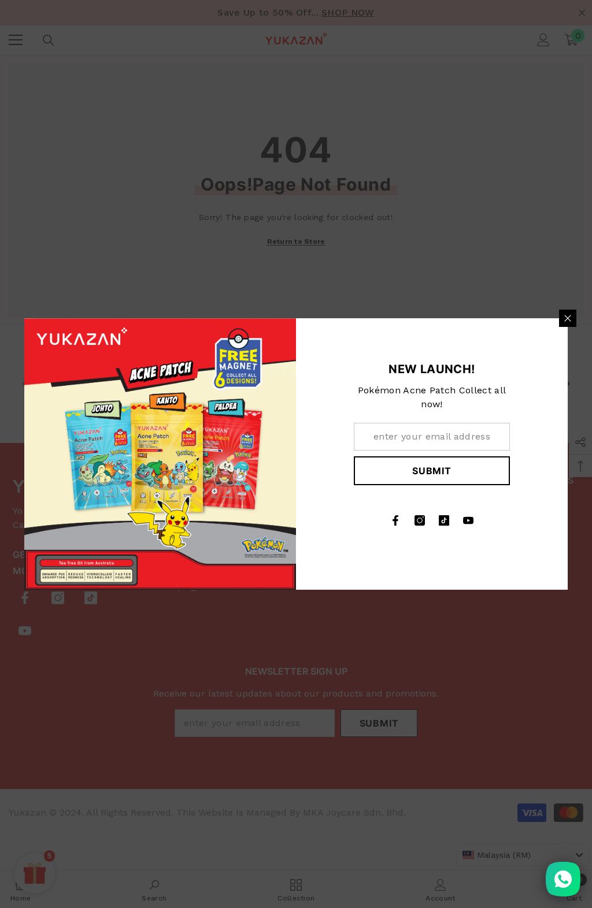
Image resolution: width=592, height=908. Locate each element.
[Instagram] (420, 520)
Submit (432, 471)
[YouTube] (468, 520)
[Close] (567, 318)
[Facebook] (395, 520)
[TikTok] (444, 520)
